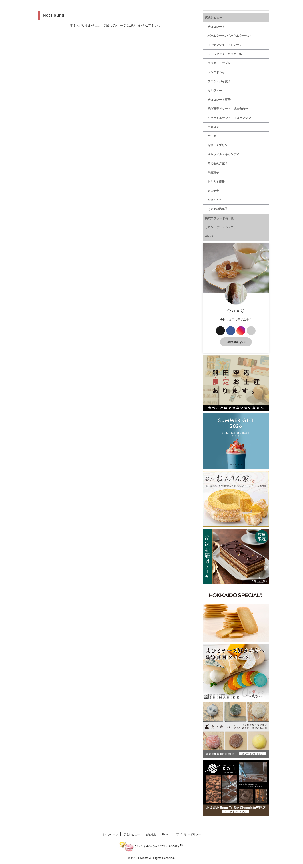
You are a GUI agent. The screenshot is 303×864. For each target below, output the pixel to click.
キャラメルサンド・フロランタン (229, 117)
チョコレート (216, 26)
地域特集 (150, 834)
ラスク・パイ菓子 (219, 81)
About (209, 236)
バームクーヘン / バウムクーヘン (229, 35)
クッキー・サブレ (219, 63)
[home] (251, 330)
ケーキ (212, 136)
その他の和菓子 (218, 209)
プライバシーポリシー (187, 834)
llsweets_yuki (236, 342)
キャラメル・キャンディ (223, 154)
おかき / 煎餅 (216, 181)
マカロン (213, 127)
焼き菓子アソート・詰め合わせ (228, 108)
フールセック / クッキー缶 (225, 54)
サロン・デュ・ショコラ (221, 227)
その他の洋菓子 (218, 163)
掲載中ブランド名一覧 (219, 218)
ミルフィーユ (216, 90)
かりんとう (215, 199)
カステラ (213, 190)
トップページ (110, 834)
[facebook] (230, 330)
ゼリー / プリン (218, 145)
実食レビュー (213, 17)
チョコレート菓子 (219, 99)
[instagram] (240, 330)
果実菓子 (213, 172)
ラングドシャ (216, 72)
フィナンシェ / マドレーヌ (225, 44)
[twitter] (220, 330)
